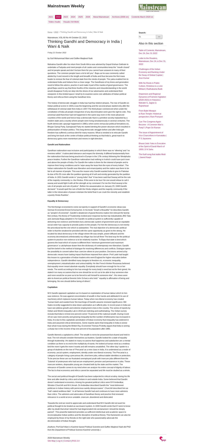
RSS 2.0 (76, 441)
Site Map (51, 441)
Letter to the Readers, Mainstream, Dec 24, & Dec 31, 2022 (152, 61)
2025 (80, 17)
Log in (59, 441)
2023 (65, 17)
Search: (142, 33)
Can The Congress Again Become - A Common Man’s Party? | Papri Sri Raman (151, 125)
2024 (73, 17)
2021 (51, 17)
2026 (88, 17)
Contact (67, 441)
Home (50, 32)
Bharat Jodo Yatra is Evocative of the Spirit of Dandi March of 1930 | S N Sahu (152, 146)
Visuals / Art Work (71, 22)
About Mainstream (101, 17)
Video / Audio (54, 22)
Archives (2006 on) (120, 17)
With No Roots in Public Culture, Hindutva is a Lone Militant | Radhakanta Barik (151, 86)
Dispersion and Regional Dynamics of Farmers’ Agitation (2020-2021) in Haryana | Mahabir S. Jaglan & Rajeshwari (152, 100)
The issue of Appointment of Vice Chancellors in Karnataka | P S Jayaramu (152, 135)
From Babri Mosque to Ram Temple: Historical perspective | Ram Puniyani (151, 114)
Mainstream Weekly (66, 6)
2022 (58, 17)
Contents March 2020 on (142, 17)
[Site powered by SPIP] (162, 439)
